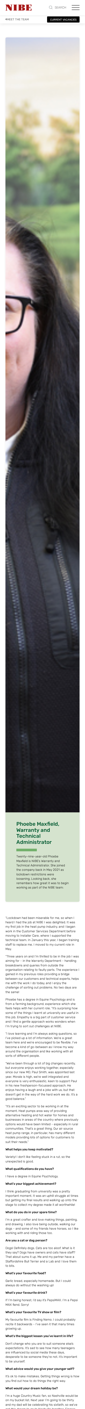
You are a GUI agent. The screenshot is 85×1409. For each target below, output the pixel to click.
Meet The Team (18, 19)
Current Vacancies (63, 19)
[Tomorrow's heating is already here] (18, 8)
